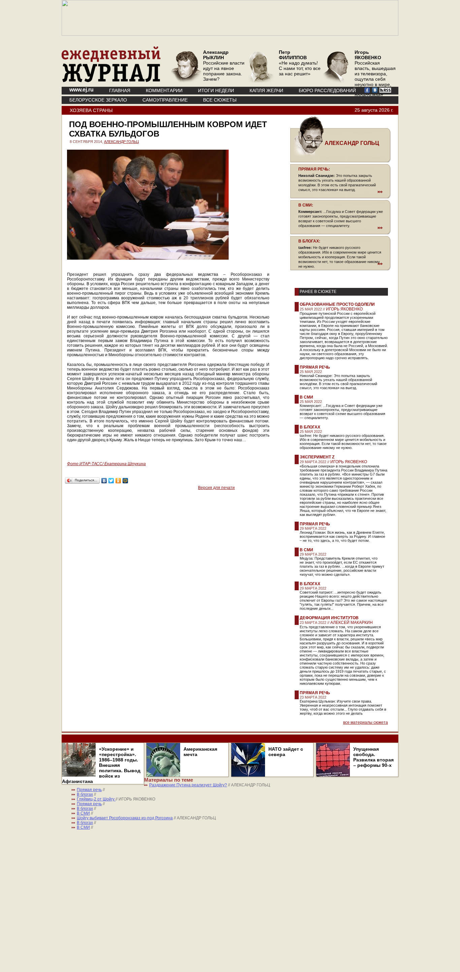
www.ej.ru (81, 89)
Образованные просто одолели (337, 304)
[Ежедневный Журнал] (111, 80)
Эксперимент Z (317, 457)
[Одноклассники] (118, 480)
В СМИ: (305, 205)
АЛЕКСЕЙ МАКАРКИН (351, 622)
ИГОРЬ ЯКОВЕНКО (344, 309)
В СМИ (306, 397)
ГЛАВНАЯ (119, 90)
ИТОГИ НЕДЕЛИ (216, 90)
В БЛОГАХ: (309, 241)
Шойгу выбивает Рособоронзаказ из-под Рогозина (125, 818)
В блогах (310, 427)
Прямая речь (315, 367)
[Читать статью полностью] (340, 191)
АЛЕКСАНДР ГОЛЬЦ (121, 142)
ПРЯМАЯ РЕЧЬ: (314, 169)
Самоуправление (165, 100)
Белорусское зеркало (98, 100)
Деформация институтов (329, 617)
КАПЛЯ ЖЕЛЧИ (266, 90)
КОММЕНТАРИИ (164, 90)
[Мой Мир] (125, 480)
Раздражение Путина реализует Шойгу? (188, 785)
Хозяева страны (91, 110)
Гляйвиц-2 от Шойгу (96, 799)
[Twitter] (111, 480)
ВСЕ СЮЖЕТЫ (219, 100)
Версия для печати (216, 487)
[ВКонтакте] (104, 480)
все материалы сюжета (365, 722)
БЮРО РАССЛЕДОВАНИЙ (327, 90)
